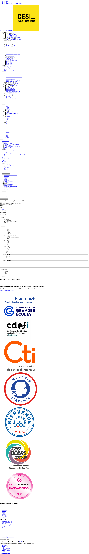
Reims (8, 231)
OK (0, 202)
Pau (7, 263)
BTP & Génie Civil (5, 532)
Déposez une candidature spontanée (7, 290)
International (4, 510)
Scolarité (6, 222)
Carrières (4, 515)
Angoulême (9, 247)
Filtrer (3, 276)
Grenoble (9, 256)
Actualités (4, 511)
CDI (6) (5, 273)
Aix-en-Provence (10, 255)
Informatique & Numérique (7, 535)
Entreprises (4, 514)
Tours (8, 238)
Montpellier (9, 262)
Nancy (8, 230)
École (3, 508)
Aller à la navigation (6, 2)
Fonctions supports (7, 220)
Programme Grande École (7, 521)
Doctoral (3, 527)
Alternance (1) (7, 271)
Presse (3, 513)
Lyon (8, 257)
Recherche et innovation (6, 509)
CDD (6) (5, 272)
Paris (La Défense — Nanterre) (13, 237)
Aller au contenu (5, 1)
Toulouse (8, 265)
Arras (8, 241)
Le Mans (8, 250)
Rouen (8, 244)
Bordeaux (9, 261)
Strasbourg (9, 232)
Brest (8, 248)
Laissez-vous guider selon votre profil (7, 200)
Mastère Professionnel (6, 524)
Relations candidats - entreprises (10, 221)
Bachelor (4, 523)
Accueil (3, 209)
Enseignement (7, 219)
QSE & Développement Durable (8, 537)
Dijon (8, 229)
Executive (4, 526)
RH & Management (5, 536)
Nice (8, 258)
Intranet (3, 517)
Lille (8, 243)
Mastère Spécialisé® (6, 525)
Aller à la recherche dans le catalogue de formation (12, 3)
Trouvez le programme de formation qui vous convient (10, 203)
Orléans (8, 236)
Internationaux (5, 528)
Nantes (8, 251)
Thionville (9, 233)
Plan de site (4, 516)
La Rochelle (9, 249)
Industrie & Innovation (6, 533)
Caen (8, 242)
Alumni (3, 512)
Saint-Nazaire (9, 252)
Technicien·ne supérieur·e (7, 522)
